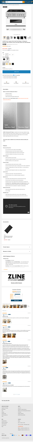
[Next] (29, 21)
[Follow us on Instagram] (4, 435)
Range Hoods (4, 413)
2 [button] (15, 394)
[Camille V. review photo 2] (9, 336)
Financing (19, 412)
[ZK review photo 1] (5, 377)
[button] (5, 46)
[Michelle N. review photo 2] (9, 321)
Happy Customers (21, 413)
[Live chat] (25, 2)
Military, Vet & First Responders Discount (24, 410)
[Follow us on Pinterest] (5, 435)
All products (5, 4)
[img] (5, 313)
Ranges (3, 412)
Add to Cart (16, 71)
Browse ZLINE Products (16, 282)
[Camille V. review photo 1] (5, 336)
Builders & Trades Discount (22, 409)
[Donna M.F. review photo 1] (5, 390)
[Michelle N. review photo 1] (5, 321)
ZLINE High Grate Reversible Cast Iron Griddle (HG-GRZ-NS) (8, 237)
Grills (2, 416)
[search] (14, 2)
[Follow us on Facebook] (2, 435)
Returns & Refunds (5, 422)
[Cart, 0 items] (31, 2)
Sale (2, 410)
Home (2, 4)
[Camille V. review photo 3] (14, 336)
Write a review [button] (16, 300)
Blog (2, 426)
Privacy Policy (4, 425)
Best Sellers (3, 409)
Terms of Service (4, 423)
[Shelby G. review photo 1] (5, 362)
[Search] (24, 2)
